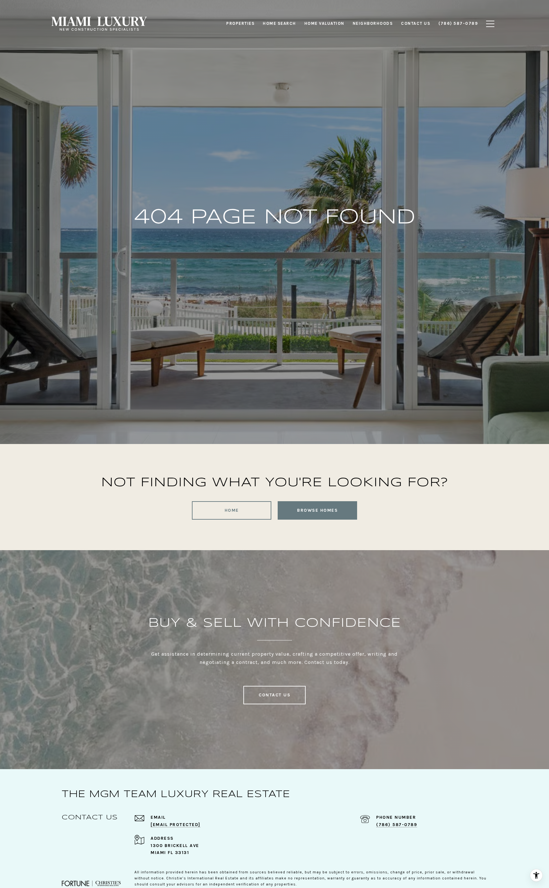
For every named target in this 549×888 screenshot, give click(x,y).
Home (232, 510)
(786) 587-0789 (396, 824)
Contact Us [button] (274, 695)
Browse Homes (317, 510)
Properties (240, 23)
